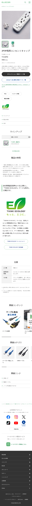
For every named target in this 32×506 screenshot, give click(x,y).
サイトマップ (17, 493)
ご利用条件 (24, 493)
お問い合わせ (20, 499)
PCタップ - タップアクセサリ (8, 6)
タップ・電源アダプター (15, 403)
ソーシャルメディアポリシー (10, 499)
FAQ (5, 93)
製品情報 (7, 403)
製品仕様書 (6, 98)
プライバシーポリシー (16, 496)
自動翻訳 (26, 499)
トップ (3, 403)
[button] (16, 462)
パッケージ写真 (15, 93)
